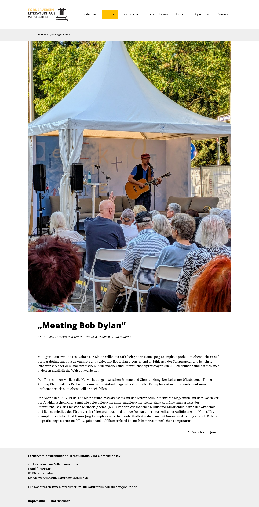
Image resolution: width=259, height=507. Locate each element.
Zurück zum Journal (206, 432)
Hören (180, 14)
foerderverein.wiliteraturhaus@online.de (58, 478)
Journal (110, 14)
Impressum (36, 501)
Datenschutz (60, 501)
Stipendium (202, 14)
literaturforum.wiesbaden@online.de (110, 487)
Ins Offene (130, 14)
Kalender (90, 14)
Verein (223, 14)
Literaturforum (157, 14)
